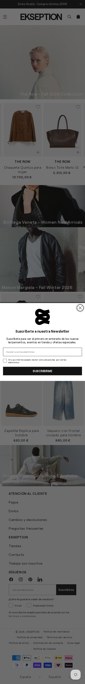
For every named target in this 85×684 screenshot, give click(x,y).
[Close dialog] (80, 307)
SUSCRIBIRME (42, 371)
